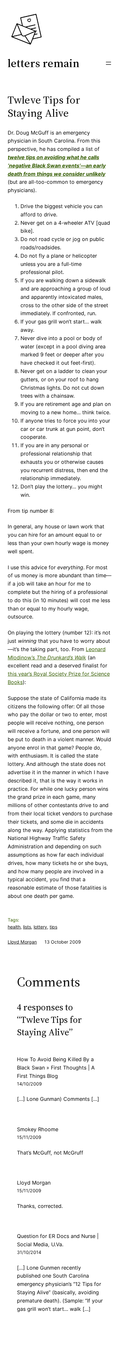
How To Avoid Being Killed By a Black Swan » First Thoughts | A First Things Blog (56, 1067)
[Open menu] (108, 63)
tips (53, 927)
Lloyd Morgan (22, 942)
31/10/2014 (29, 1252)
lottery (40, 927)
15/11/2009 (29, 1137)
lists (27, 927)
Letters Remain (43, 63)
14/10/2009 (29, 1083)
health (14, 927)
